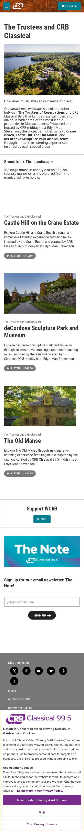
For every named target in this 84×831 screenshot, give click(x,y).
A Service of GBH (19, 699)
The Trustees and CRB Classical (22, 216)
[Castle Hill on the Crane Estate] (40, 188)
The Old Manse (22, 440)
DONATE (42, 519)
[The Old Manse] (40, 406)
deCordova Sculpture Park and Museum (41, 331)
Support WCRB (42, 509)
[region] (42, 770)
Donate (71, 6)
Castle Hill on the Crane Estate (41, 222)
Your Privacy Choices (42, 824)
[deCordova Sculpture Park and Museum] (40, 293)
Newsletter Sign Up (20, 708)
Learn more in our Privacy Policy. (40, 790)
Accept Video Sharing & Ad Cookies (42, 800)
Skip (42, 812)
